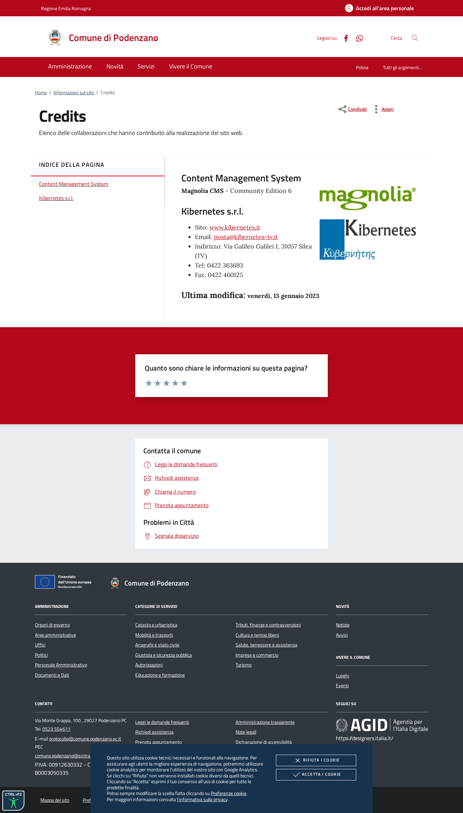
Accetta (321, 774)
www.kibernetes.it (234, 227)
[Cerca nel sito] (414, 38)
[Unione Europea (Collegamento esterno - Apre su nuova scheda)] (65, 583)
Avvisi (342, 635)
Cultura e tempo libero (257, 635)
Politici (41, 655)
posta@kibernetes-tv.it (246, 237)
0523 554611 (56, 729)
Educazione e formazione (160, 675)
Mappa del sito (54, 800)
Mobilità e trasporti (154, 635)
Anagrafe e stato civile (157, 645)
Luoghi (342, 675)
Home (41, 92)
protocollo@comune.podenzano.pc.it (85, 738)
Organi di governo (52, 625)
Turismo (243, 665)
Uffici (40, 645)
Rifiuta (321, 760)
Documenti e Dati (52, 675)
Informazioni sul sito (74, 92)
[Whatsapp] (357, 37)
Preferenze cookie (228, 793)
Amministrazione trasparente (265, 722)
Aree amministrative (55, 635)
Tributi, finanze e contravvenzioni (268, 625)
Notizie (342, 625)
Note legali (246, 732)
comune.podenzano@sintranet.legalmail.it (77, 755)
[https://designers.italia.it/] (382, 725)
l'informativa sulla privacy (202, 799)
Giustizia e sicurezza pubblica (163, 655)
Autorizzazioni (149, 665)
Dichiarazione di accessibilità (264, 742)
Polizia (362, 67)
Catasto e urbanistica (156, 625)
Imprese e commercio (257, 655)
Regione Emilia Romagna (66, 8)
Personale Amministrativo (61, 665)
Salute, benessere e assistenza (266, 645)
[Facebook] (343, 37)
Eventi (342, 685)
